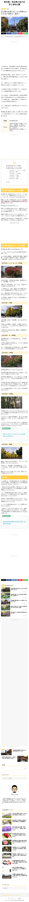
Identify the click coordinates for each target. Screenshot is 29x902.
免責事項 (19, 898)
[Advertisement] (14, 53)
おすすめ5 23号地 (14, 176)
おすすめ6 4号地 (14, 178)
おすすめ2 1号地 (14, 171)
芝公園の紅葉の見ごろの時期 (13, 165)
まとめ (8, 182)
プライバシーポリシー (12, 898)
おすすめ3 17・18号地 (15, 173)
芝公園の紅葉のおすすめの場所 (14, 168)
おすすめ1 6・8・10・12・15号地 (17, 170)
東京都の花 (8, 894)
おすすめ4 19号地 (14, 175)
